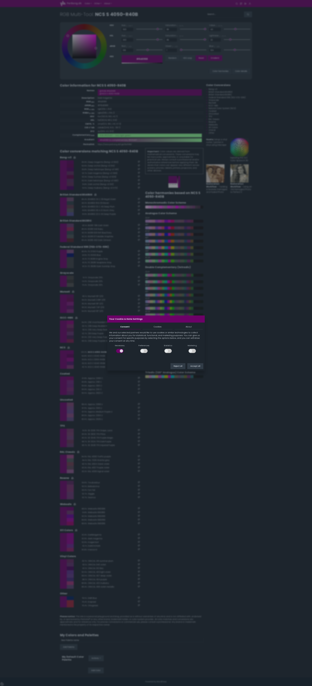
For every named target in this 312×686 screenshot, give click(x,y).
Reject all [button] (178, 366)
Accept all (195, 366)
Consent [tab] (125, 326)
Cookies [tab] (157, 326)
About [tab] (189, 326)
